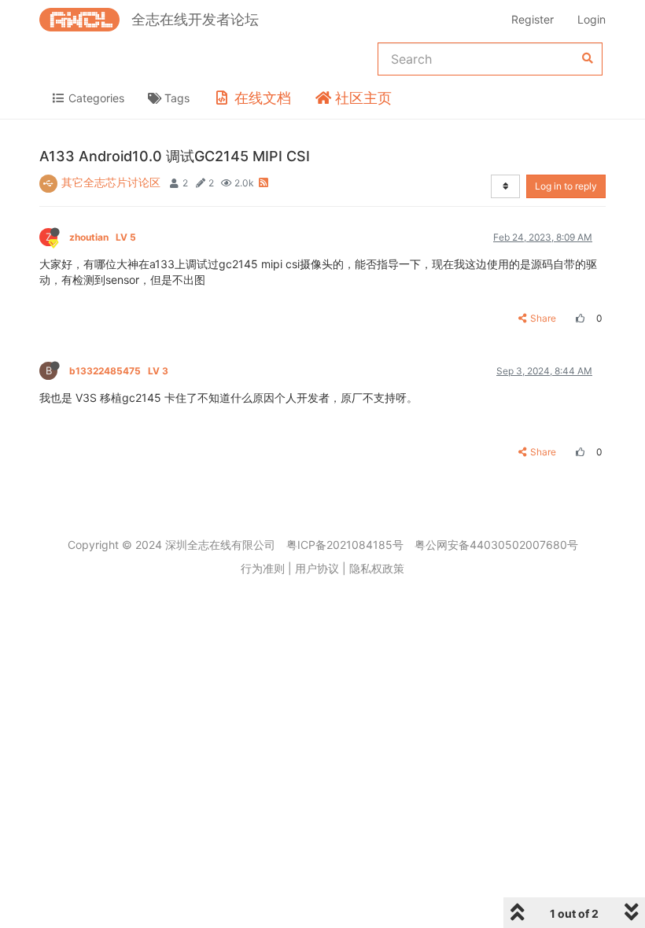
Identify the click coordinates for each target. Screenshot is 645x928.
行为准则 (263, 568)
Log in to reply (566, 186)
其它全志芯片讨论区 (110, 182)
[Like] (578, 318)
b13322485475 (118, 371)
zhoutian (102, 237)
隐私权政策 (376, 568)
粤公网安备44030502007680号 (496, 544)
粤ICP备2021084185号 (345, 544)
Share (543, 318)
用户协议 (317, 568)
